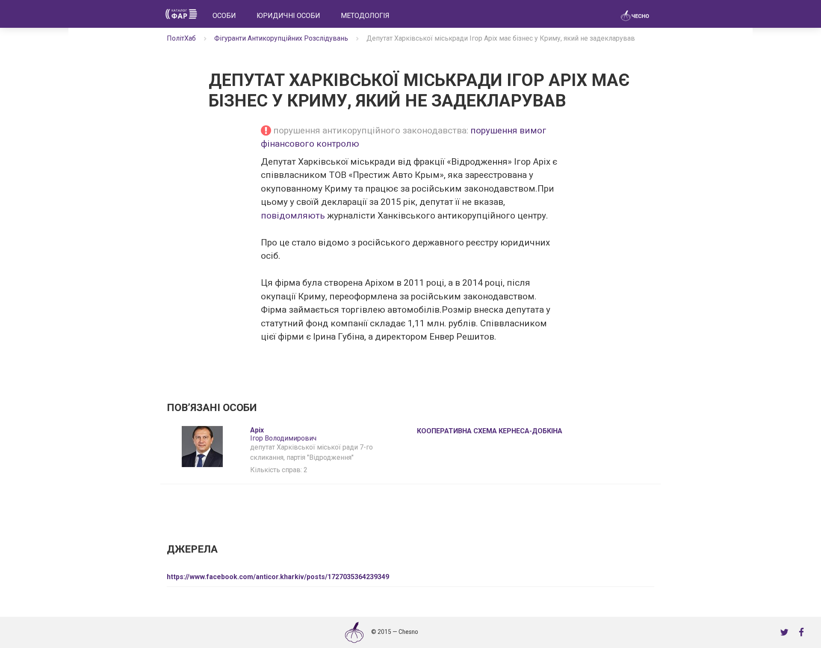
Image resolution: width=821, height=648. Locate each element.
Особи (224, 16)
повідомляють (294, 215)
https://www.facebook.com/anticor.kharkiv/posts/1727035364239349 (278, 577)
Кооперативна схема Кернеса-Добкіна (489, 431)
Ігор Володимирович (283, 434)
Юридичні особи (288, 16)
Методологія (365, 16)
